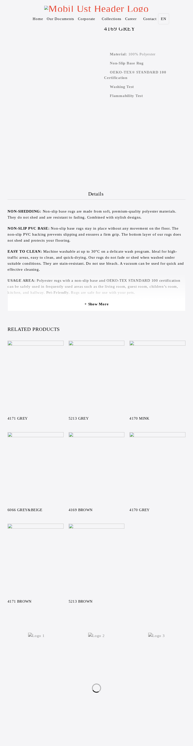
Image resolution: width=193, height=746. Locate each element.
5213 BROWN (81, 601)
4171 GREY (18, 418)
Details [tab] (96, 194)
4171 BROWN (20, 601)
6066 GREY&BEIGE (25, 510)
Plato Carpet (85, 727)
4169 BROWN (81, 510)
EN (163, 19)
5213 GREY (79, 418)
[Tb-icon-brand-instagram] (101, 699)
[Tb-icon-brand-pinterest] (112, 699)
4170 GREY (139, 510)
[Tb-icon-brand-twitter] (91, 699)
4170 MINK (139, 418)
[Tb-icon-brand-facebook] (81, 699)
